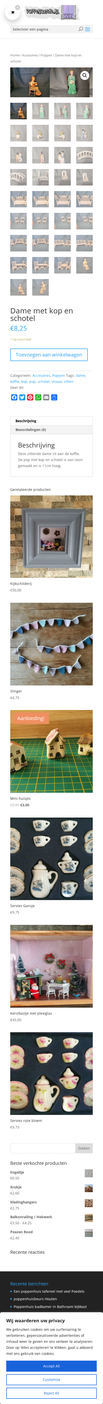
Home (15, 55)
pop (32, 381)
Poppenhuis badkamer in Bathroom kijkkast (50, 1306)
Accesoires (30, 55)
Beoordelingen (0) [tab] (31, 429)
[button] (84, 75)
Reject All (51, 1393)
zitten (69, 381)
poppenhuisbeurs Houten (35, 1299)
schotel (44, 381)
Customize (51, 1379)
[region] (51, 1358)
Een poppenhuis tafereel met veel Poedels (49, 1291)
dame (80, 375)
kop (24, 381)
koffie (14, 381)
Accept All (51, 1366)
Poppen (46, 55)
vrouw (57, 381)
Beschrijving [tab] (26, 420)
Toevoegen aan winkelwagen (49, 354)
